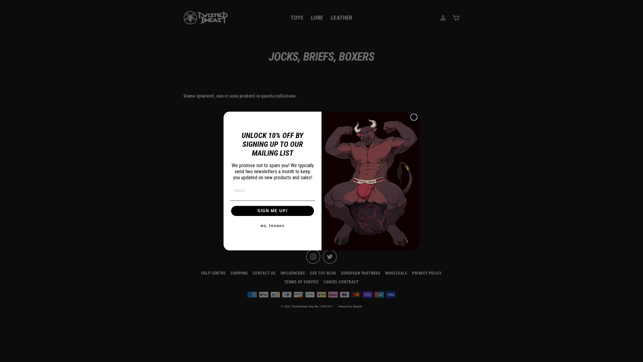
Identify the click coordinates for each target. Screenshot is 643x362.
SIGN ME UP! (272, 211)
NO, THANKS (273, 226)
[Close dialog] (414, 117)
